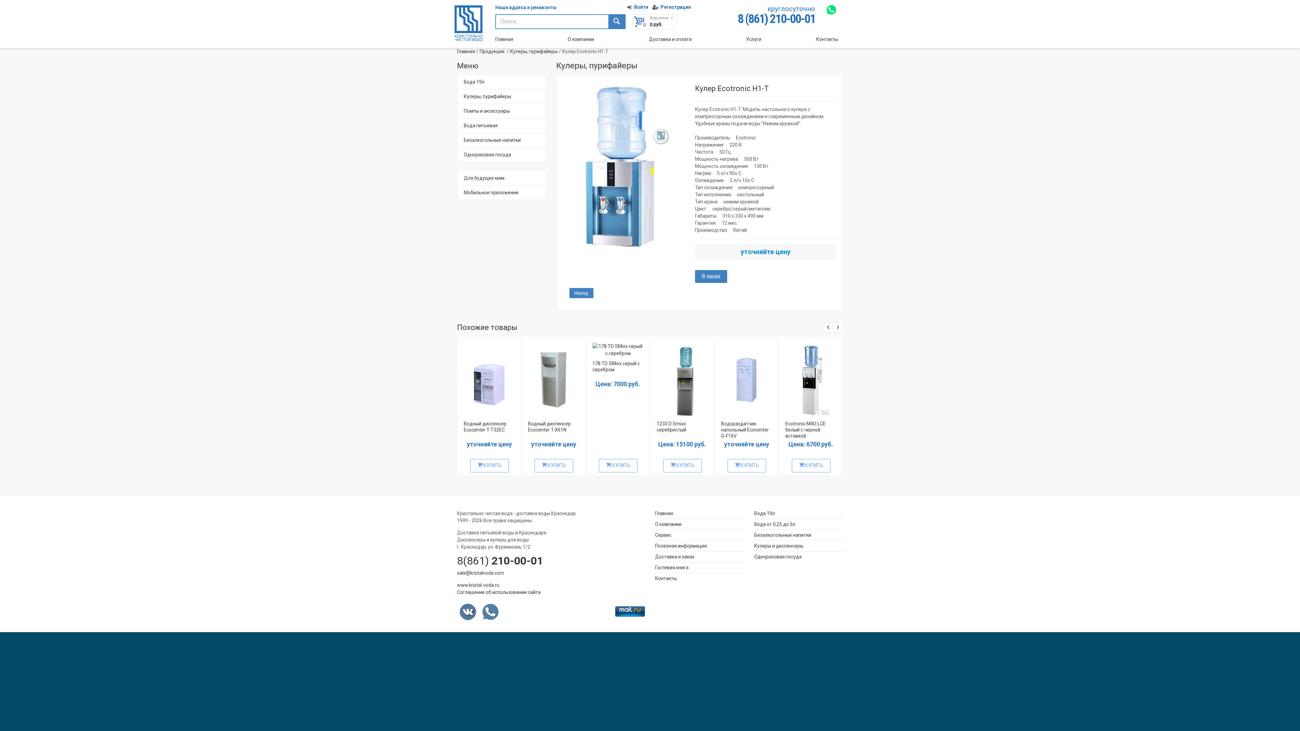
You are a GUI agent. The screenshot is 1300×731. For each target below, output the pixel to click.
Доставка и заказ (674, 556)
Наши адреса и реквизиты (526, 7)
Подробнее (488, 377)
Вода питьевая (481, 125)
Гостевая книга (672, 567)
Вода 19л (474, 82)
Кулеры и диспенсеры (778, 546)
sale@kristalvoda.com (480, 573)
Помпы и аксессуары (487, 111)
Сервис (663, 535)
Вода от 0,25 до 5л (774, 524)
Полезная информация (681, 546)
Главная (504, 39)
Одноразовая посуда (487, 154)
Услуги (753, 39)
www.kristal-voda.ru (478, 585)
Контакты (827, 39)
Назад (581, 293)
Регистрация (675, 7)
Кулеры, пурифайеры (534, 51)
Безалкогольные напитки (492, 140)
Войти (641, 7)
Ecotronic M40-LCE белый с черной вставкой (805, 430)
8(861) (500, 560)
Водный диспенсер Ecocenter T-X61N (549, 427)
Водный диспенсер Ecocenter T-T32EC (485, 427)
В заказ (711, 276)
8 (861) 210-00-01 (776, 19)
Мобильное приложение (491, 192)
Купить (492, 465)
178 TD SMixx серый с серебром (616, 366)
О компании (581, 39)
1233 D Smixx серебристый (671, 427)
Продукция (492, 51)
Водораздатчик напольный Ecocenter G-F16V (745, 430)
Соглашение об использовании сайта (499, 592)
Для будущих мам (484, 178)
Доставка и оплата (670, 39)
